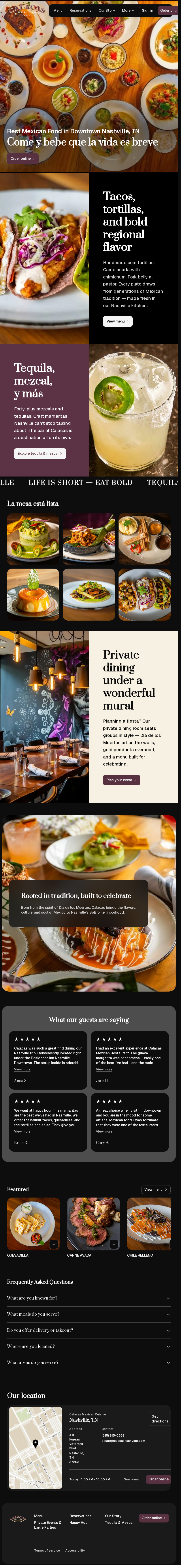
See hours (131, 1479)
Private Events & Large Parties (47, 1525)
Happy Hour (79, 1522)
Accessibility (75, 1550)
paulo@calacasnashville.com (123, 1441)
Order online (159, 1479)
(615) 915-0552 (113, 1435)
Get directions (160, 1419)
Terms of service (47, 1550)
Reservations (81, 10)
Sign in (147, 10)
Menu (57, 10)
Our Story (107, 10)
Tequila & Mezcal (119, 1522)
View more (22, 1069)
